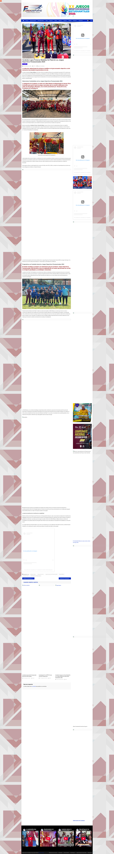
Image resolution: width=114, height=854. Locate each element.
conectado (34, 686)
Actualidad (60, 852)
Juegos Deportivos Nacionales (81, 852)
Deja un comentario (41, 66)
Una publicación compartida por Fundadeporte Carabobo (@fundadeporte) (38, 569)
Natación (75, 20)
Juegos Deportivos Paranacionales (51, 574)
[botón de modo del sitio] (88, 20)
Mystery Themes (41, 852)
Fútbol (56, 20)
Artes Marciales (41, 20)
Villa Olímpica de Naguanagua (36, 575)
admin (34, 66)
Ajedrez (60, 20)
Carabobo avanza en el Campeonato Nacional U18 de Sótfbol (29, 676)
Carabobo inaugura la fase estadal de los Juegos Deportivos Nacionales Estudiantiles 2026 (62, 676)
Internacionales (33, 20)
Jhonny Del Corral (40, 574)
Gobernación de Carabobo (79, 820)
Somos (27, 20)
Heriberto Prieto (33, 574)
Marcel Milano (61, 574)
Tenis (47, 20)
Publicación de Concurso (53, 852)
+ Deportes (80, 20)
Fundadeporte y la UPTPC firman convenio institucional (45, 676)
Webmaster (90, 852)
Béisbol (70, 20)
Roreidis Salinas (26, 575)
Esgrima (51, 20)
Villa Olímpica (72, 852)
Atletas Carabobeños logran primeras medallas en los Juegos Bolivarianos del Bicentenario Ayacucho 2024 (29, 578)
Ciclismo (65, 20)
